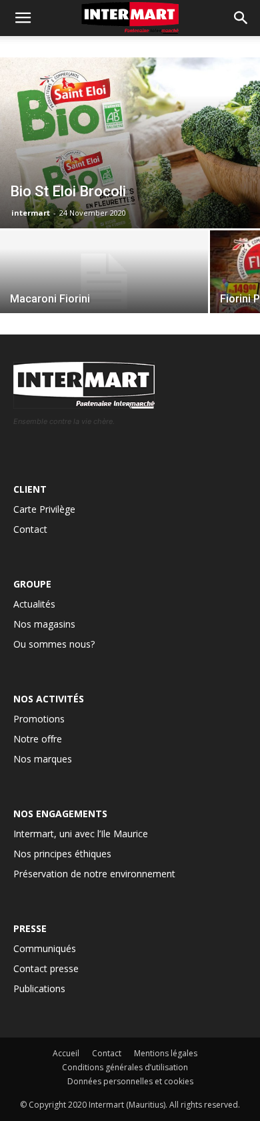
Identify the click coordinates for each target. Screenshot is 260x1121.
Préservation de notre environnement (94, 873)
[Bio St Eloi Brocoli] (130, 142)
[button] (241, 18)
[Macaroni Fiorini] (104, 281)
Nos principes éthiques (62, 853)
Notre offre (37, 738)
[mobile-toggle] (22, 18)
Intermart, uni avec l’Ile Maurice (80, 833)
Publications (39, 988)
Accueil (66, 1053)
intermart (30, 213)
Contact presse (46, 968)
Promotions (39, 718)
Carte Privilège (44, 509)
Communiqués (44, 948)
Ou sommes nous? (54, 644)
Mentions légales (165, 1053)
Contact (30, 529)
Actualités (34, 604)
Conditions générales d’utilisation (125, 1067)
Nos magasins (44, 624)
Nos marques (42, 758)
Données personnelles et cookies (130, 1081)
